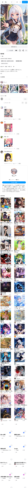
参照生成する (14, 46)
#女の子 (2, 66)
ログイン (25, 2)
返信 (20, 119)
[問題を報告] (16, 119)
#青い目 (10, 66)
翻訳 (1, 73)
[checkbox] (4, 102)
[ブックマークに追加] (20, 50)
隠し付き (7, 102)
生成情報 (3, 77)
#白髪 (6, 66)
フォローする (14, 182)
